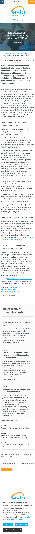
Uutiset (26, 53)
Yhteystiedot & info (22, 2)
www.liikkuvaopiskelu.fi (8, 289)
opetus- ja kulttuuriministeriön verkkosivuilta (17, 238)
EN (16, 2)
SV (14, 2)
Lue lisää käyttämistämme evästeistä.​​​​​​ (17, 518)
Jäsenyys (31, 2)
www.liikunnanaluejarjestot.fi (10, 291)
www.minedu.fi (13, 287)
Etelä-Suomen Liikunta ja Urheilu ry (11, 53)
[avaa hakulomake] (2, 2)
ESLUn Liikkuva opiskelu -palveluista (19, 279)
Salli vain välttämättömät (12, 530)
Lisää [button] (7, 469)
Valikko (19, 19)
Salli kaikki (8, 524)
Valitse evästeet (21, 524)
